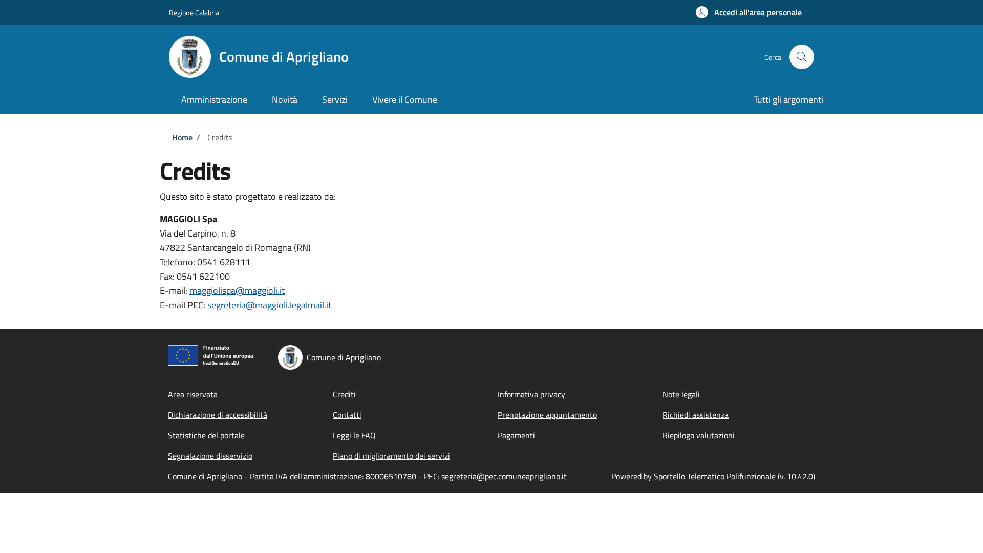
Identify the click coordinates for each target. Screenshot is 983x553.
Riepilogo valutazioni (699, 435)
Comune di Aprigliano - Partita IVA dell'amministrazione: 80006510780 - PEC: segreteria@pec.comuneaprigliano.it (367, 476)
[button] (748, 12)
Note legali (681, 394)
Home (182, 137)
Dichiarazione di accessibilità (217, 415)
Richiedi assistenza (696, 415)
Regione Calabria (194, 12)
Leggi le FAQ (354, 435)
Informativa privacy (531, 394)
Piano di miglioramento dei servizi (391, 456)
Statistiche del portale (206, 435)
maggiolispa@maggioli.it (237, 290)
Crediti (344, 394)
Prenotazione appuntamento (547, 415)
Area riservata (193, 394)
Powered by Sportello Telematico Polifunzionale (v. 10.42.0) (713, 476)
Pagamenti (516, 435)
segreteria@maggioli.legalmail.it (269, 305)
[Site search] (801, 57)
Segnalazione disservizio (210, 456)
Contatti (347, 415)
